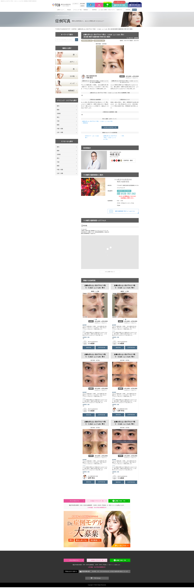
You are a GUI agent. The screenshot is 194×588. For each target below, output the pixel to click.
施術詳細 (88, 347)
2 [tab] (125, 319)
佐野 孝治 (120, 411)
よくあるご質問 (103, 9)
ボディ (72, 62)
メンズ (72, 83)
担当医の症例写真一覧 (110, 127)
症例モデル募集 (90, 6)
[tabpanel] (95, 305)
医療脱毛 (82, 5)
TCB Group (97, 578)
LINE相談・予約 (107, 5)
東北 (58, 117)
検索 (135, 9)
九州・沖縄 (60, 132)
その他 (72, 76)
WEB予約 (99, 6)
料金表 (69, 9)
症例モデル (119, 9)
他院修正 (71, 90)
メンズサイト (76, 3)
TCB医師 (91, 343)
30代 (123, 135)
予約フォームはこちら (125, 211)
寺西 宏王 (89, 78)
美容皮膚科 (82, 3)
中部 (58, 121)
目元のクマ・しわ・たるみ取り (92, 136)
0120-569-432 (86, 571)
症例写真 (94, 9)
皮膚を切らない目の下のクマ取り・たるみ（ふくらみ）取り (97, 121)
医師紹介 (86, 9)
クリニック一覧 (77, 9)
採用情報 (128, 9)
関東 (58, 109)
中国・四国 (60, 128)
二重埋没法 (85, 123)
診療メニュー (60, 9)
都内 (58, 106)
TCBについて (111, 9)
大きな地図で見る (109, 271)
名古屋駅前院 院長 (122, 409)
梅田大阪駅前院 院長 (91, 76)
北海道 (59, 113)
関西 (58, 124)
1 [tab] (94, 319)
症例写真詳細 (101, 347)
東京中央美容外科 (93, 341)
